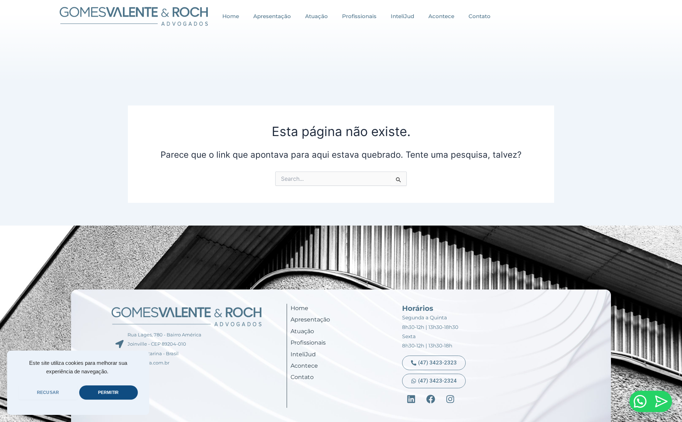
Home (230, 16)
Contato (480, 16)
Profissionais (359, 16)
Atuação (316, 16)
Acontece (441, 16)
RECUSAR (48, 392)
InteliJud (402, 16)
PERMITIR (108, 392)
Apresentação (272, 16)
